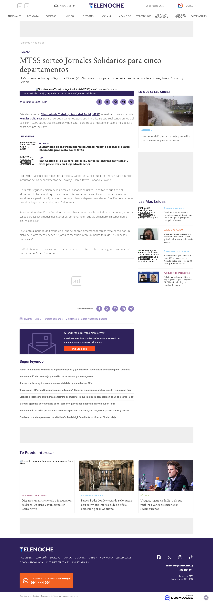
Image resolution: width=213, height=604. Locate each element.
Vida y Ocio (125, 16)
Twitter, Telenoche (169, 557)
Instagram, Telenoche (180, 557)
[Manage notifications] (206, 597)
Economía (33, 16)
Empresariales (198, 16)
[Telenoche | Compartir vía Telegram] (131, 102)
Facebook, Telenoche (159, 557)
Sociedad (51, 16)
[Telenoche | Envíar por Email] (123, 102)
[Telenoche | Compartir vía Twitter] (107, 102)
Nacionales (14, 16)
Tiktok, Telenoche (191, 557)
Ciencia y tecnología (161, 16)
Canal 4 (106, 16)
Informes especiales (180, 16)
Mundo (69, 16)
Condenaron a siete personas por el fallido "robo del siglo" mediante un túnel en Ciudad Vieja (68, 417)
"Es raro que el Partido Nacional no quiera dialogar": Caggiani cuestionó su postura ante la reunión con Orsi (75, 390)
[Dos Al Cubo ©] (179, 599)
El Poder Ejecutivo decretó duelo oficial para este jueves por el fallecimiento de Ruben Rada (67, 403)
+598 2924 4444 (185, 569)
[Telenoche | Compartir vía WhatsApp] (115, 102)
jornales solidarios (53, 319)
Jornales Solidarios (31, 118)
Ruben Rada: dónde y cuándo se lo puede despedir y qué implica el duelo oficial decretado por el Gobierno (75, 369)
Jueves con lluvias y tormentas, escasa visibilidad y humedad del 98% (56, 383)
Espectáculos (143, 16)
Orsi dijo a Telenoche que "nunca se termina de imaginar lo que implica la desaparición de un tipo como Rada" (77, 397)
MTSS (95, 114)
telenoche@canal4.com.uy (179, 565)
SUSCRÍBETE (79, 348)
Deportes (88, 16)
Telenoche (25, 42)
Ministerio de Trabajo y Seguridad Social (66, 114)
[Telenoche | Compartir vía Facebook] (99, 102)
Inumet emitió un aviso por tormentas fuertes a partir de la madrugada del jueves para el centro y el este (74, 410)
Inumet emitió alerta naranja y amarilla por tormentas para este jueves (56, 376)
